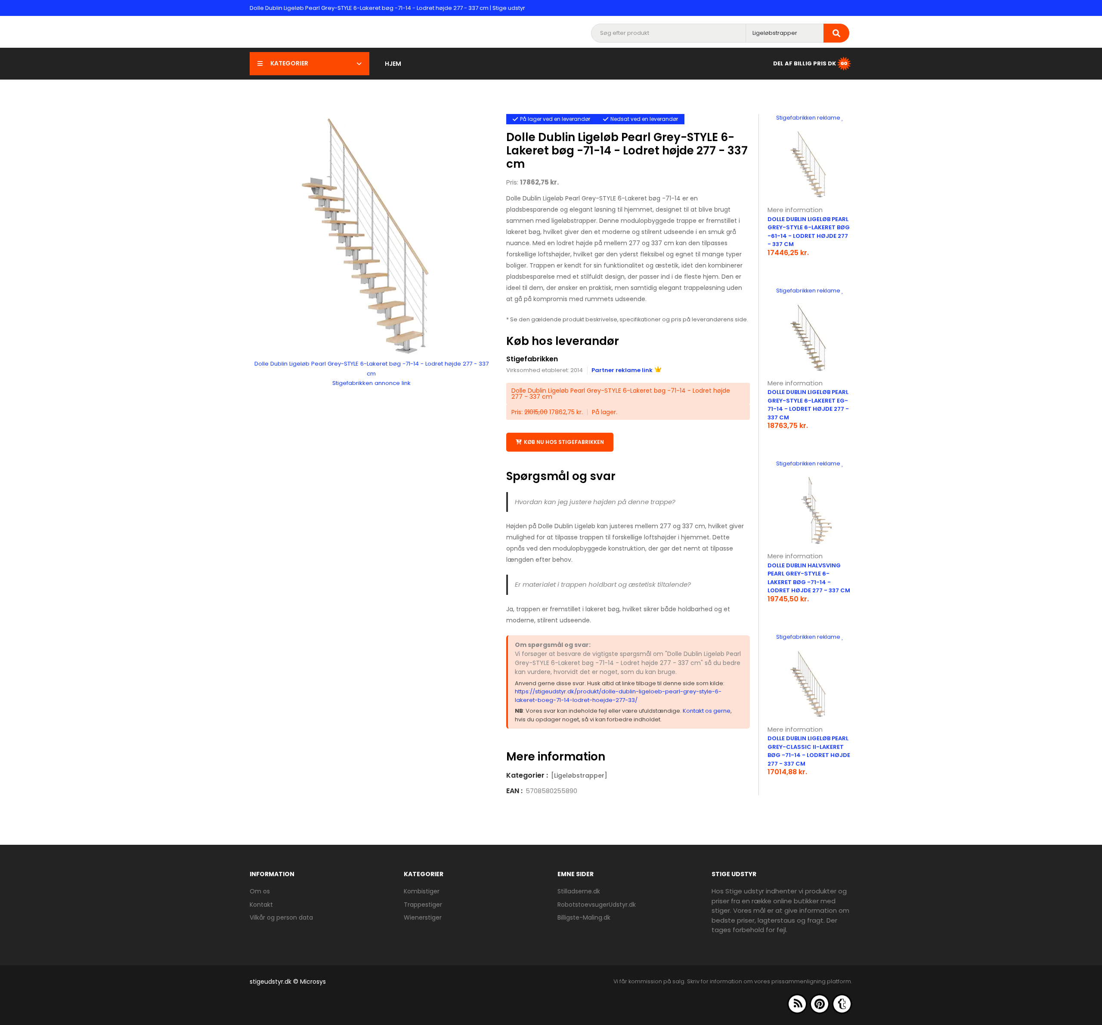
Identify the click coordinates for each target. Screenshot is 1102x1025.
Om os (260, 891)
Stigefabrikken (532, 359)
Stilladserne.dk (578, 891)
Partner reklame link (622, 370)
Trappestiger (423, 904)
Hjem (393, 63)
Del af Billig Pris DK (804, 63)
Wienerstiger (423, 917)
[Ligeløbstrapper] (579, 775)
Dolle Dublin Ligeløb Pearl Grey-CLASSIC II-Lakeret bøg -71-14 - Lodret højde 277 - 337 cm (809, 751)
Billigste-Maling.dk (583, 917)
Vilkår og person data (281, 917)
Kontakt (261, 904)
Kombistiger (422, 891)
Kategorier (289, 63)
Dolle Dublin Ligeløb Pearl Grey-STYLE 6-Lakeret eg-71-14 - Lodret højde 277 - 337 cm (808, 405)
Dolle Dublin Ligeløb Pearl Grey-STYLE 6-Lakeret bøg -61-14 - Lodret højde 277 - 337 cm (809, 232)
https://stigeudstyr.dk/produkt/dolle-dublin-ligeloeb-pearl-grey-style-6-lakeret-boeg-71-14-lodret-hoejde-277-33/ (618, 695)
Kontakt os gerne (707, 711)
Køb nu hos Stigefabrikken (564, 442)
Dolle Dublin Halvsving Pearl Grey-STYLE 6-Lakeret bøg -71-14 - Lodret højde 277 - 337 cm (809, 578)
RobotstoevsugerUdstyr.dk (596, 904)
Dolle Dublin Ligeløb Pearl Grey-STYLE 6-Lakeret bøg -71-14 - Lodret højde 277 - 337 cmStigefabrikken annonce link (371, 373)
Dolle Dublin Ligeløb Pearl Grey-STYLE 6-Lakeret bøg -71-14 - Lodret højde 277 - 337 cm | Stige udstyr (387, 8)
